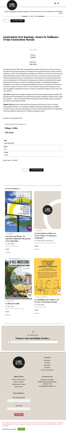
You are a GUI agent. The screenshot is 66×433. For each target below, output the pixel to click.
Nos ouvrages (13, 11)
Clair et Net (33, 64)
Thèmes (20, 11)
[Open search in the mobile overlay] (33, 342)
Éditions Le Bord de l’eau (18, 379)
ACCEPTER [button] (21, 429)
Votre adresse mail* (18, 397)
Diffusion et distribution (47, 370)
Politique (25, 11)
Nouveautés (47, 365)
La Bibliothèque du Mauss (19, 384)
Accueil (6, 11)
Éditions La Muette (19, 382)
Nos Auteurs (47, 360)
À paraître (47, 362)
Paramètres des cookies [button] (9, 429)
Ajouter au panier (17, 20)
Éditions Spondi (19, 386)
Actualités (47, 367)
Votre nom (18, 405)
